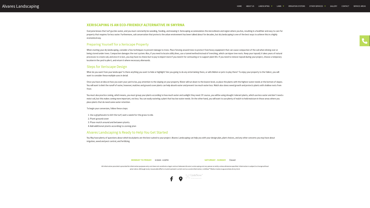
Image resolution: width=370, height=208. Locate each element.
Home (239, 6)
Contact (345, 6)
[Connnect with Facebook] (171, 179)
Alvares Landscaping (20, 6)
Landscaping (264, 6)
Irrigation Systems (296, 6)
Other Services (316, 6)
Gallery (333, 6)
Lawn (279, 6)
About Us (250, 6)
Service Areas (360, 6)
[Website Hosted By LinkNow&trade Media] (194, 179)
